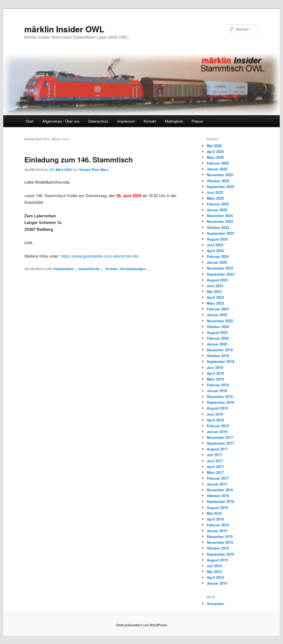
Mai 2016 (214, 513)
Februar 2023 (218, 309)
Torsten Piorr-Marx (94, 169)
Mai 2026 (214, 145)
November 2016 (220, 489)
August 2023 (217, 280)
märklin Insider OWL (64, 29)
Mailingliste (174, 121)
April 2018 (215, 420)
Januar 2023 (217, 314)
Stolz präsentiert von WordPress (141, 624)
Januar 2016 (217, 530)
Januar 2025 (217, 209)
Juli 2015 (214, 565)
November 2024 (220, 221)
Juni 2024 (215, 244)
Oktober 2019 (218, 355)
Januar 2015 (217, 583)
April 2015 (215, 577)
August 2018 (217, 408)
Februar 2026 (218, 163)
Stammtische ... (91, 268)
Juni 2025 (215, 192)
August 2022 (217, 332)
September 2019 (220, 361)
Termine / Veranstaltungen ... (127, 268)
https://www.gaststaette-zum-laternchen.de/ (100, 256)
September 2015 (220, 554)
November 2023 (220, 268)
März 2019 (215, 379)
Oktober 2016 (218, 495)
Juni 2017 (215, 460)
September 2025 (220, 186)
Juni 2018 (215, 414)
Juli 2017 (214, 454)
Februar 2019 (218, 384)
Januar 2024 (217, 262)
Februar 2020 (218, 338)
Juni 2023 (215, 285)
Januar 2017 (217, 484)
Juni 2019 (215, 367)
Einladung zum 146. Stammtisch (78, 159)
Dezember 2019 (220, 349)
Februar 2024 (218, 256)
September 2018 (220, 402)
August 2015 (217, 560)
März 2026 (215, 157)
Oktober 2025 (218, 180)
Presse (197, 121)
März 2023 (215, 303)
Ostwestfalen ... (65, 268)
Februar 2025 (218, 204)
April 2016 (215, 519)
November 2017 (220, 437)
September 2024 (220, 233)
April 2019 (215, 373)
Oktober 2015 (218, 548)
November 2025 (220, 174)
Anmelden (215, 603)
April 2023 (215, 297)
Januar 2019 (217, 390)
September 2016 (220, 501)
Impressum (126, 121)
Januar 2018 (217, 431)
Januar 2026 (217, 168)
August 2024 (217, 239)
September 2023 (220, 274)
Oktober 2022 (218, 326)
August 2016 (217, 507)
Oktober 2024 (218, 227)
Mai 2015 (214, 571)
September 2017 (220, 443)
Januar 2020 (217, 344)
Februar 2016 (218, 524)
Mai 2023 (214, 291)
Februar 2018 (218, 425)
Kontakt (150, 121)
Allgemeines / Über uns (61, 121)
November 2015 (220, 542)
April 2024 (215, 250)
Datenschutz (98, 121)
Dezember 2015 (220, 536)
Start (29, 121)
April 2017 (215, 466)
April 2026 (215, 151)
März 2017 (215, 472)
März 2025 (215, 198)
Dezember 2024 (220, 215)
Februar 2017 (218, 478)
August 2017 (217, 449)
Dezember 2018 (220, 396)
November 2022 (220, 320)
